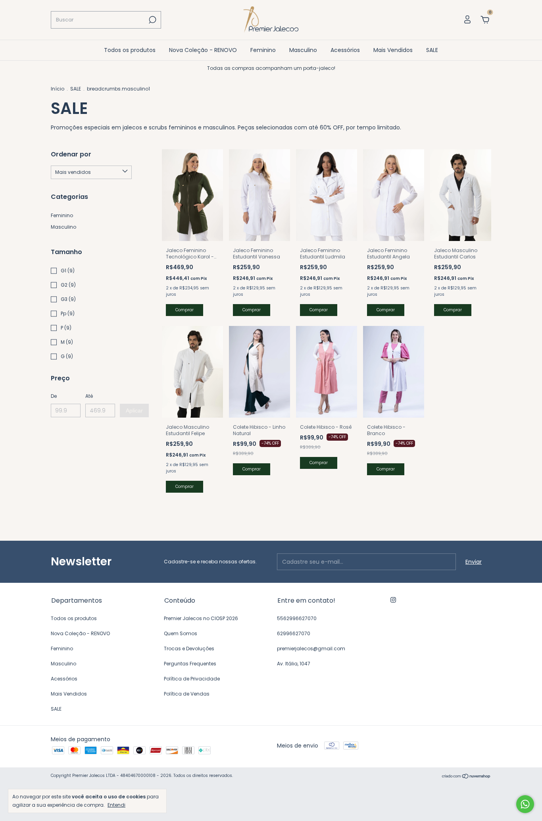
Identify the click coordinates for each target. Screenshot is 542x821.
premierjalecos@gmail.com (311, 648)
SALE (432, 50)
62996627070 (293, 633)
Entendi (116, 805)
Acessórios (345, 50)
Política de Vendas (186, 693)
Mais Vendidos (393, 50)
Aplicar (134, 410)
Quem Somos (180, 633)
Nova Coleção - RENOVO (203, 50)
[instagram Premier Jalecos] (393, 599)
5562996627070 (297, 618)
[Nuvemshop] (466, 777)
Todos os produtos (130, 50)
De (54, 396)
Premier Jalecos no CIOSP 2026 (201, 618)
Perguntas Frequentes (190, 663)
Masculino (303, 50)
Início (57, 88)
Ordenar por (71, 154)
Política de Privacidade (192, 678)
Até (89, 396)
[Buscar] (151, 20)
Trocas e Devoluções (189, 648)
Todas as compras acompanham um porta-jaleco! (271, 68)
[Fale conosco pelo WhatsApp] (525, 804)
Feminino (263, 50)
